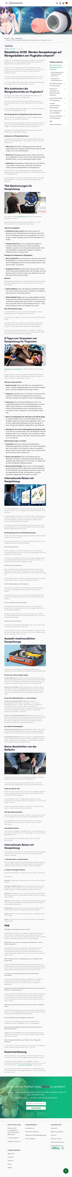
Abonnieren (36, 1108)
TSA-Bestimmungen (22, 216)
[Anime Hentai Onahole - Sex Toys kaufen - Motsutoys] (16, 3)
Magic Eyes (11, 1153)
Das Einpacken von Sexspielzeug (13, 369)
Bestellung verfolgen (57, 1131)
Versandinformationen (32, 1131)
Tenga (9, 1164)
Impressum (54, 1128)
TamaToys (11, 1160)
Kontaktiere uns (30, 1128)
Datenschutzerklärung (57, 1142)
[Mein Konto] (60, 3)
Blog (12, 38)
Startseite (6, 38)
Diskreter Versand (56, 1138)
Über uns (53, 1135)
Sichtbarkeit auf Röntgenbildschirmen (56, 79)
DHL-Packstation (30, 1138)
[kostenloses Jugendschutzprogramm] (57, 1148)
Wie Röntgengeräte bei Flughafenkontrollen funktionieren (57, 74)
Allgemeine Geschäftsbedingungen (35, 1135)
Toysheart (11, 1157)
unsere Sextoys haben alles (25, 1064)
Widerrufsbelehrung (57, 1145)
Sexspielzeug (18, 38)
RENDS (10, 1167)
